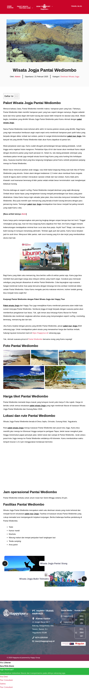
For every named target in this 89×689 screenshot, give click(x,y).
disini (23, 214)
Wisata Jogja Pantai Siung (53, 563)
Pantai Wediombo (35, 339)
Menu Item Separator (62, 6)
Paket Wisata (22, 6)
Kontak (10, 7)
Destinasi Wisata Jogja (69, 77)
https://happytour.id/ (40, 333)
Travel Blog (76, 6)
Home (9, 6)
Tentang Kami (24, 7)
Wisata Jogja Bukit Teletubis (34, 579)
